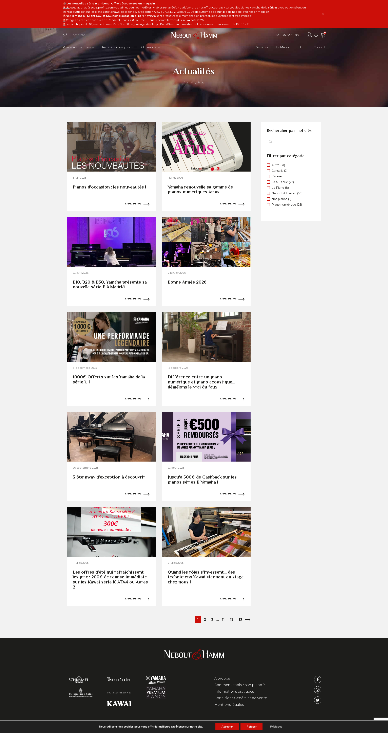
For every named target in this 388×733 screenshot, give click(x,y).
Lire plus (132, 204)
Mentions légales (229, 705)
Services (262, 47)
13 (240, 619)
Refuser (251, 727)
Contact (319, 47)
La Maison (283, 47)
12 (231, 619)
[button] (291, 165)
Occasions (148, 47)
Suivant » (247, 620)
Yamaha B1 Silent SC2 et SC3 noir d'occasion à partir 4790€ (114, 15)
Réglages (276, 727)
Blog (302, 47)
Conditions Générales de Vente (240, 698)
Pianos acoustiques (77, 47)
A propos (222, 678)
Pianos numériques (116, 47)
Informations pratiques (234, 691)
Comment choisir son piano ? (239, 685)
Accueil (189, 82)
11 (223, 619)
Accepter (227, 727)
